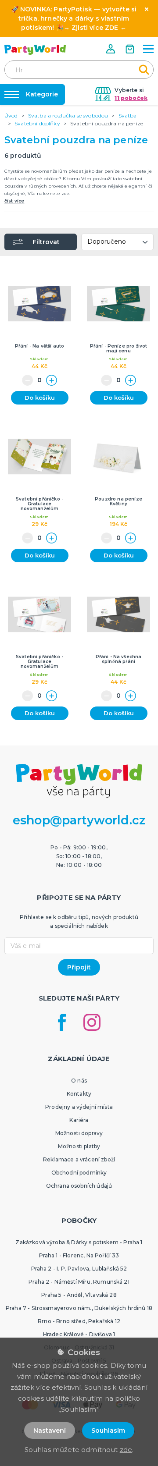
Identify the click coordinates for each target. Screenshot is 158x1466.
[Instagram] (92, 1022)
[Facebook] (62, 1022)
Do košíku (40, 397)
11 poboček (131, 98)
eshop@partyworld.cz (79, 820)
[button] (111, 49)
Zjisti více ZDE (95, 28)
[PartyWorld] (35, 50)
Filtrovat (46, 242)
